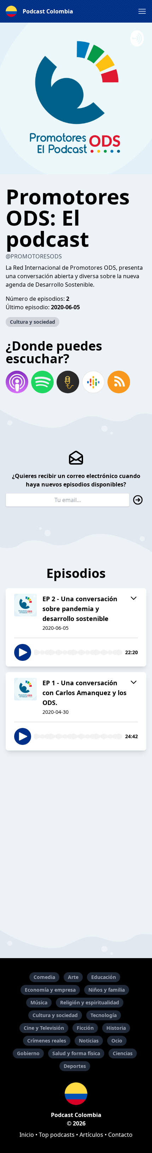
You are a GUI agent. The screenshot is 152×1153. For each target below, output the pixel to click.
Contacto (120, 1135)
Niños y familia (106, 989)
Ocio (116, 1040)
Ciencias (123, 1053)
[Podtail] (68, 382)
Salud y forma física (76, 1053)
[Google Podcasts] (93, 382)
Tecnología (103, 1015)
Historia (116, 1027)
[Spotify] (42, 382)
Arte (73, 977)
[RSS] (118, 382)
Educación (103, 977)
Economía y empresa (50, 989)
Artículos (91, 1135)
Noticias (89, 1040)
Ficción (85, 1027)
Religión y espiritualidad (89, 1002)
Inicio (26, 1135)
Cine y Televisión (44, 1027)
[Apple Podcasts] (17, 382)
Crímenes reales (46, 1040)
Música (38, 1002)
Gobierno (28, 1053)
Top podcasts (57, 1135)
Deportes (75, 1066)
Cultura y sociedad (32, 321)
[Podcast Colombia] (76, 1093)
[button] (142, 11)
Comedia (44, 977)
